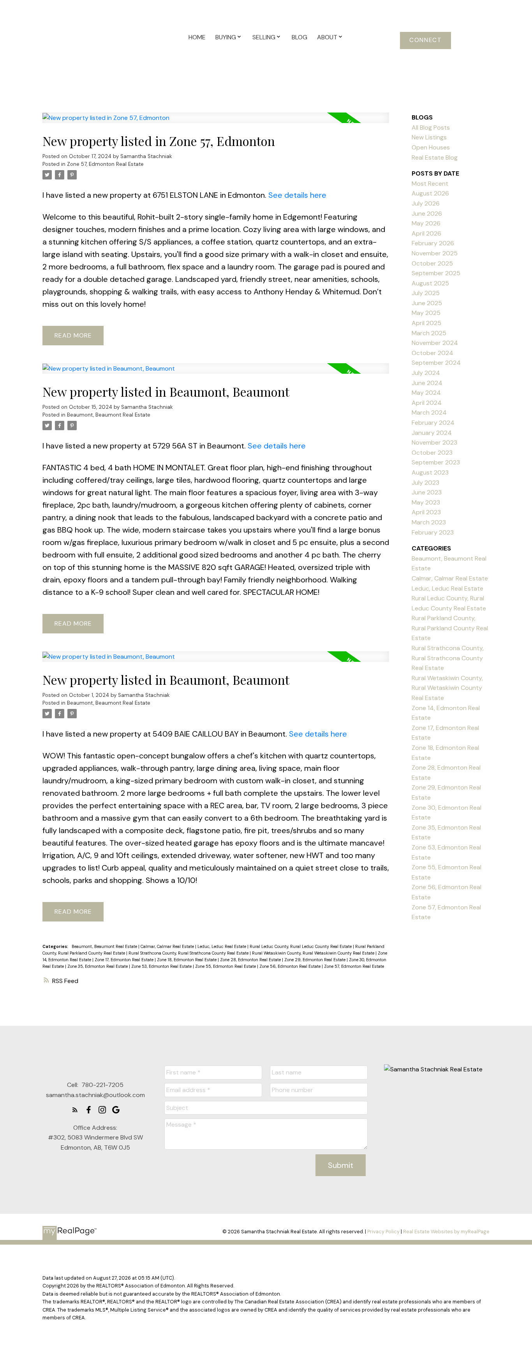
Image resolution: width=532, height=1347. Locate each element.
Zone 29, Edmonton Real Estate (315, 959)
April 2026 (426, 233)
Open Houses (431, 147)
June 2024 (427, 383)
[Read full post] (215, 122)
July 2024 (426, 373)
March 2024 (429, 412)
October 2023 (432, 452)
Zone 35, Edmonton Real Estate (98, 966)
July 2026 (426, 203)
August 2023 (430, 472)
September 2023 (436, 462)
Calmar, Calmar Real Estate (168, 946)
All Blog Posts (431, 127)
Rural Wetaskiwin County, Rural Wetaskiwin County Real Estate (313, 953)
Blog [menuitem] (299, 37)
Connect (425, 40)
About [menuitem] (327, 37)
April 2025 (426, 323)
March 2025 (429, 333)
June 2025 (427, 303)
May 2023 (426, 502)
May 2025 (426, 313)
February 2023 (433, 532)
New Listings (429, 137)
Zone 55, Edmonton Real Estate (226, 966)
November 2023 (434, 442)
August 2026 (430, 193)
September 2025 (436, 273)
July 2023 (425, 482)
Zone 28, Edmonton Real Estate (251, 959)
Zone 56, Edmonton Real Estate (290, 966)
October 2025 (432, 263)
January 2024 (432, 433)
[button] (425, 40)
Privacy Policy (383, 1231)
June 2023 (427, 492)
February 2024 (433, 423)
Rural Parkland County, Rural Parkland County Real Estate (450, 628)
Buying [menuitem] (225, 37)
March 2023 (429, 522)
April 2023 (426, 512)
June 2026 (427, 213)
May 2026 (426, 223)
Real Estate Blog (435, 157)
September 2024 (436, 363)
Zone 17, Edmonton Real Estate (125, 959)
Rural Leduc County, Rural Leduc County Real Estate (301, 946)
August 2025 (430, 283)
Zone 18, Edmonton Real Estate (187, 959)
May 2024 (426, 393)
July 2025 (426, 293)
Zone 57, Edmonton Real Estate (105, 164)
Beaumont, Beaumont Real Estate (108, 414)
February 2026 (433, 243)
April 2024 (427, 403)
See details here (297, 195)
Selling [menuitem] (263, 37)
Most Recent (430, 183)
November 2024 (435, 343)
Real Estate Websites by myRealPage (446, 1231)
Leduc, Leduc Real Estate (222, 946)
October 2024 (432, 353)
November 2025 (435, 253)
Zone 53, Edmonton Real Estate (162, 966)
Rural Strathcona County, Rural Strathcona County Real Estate (189, 953)
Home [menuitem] (197, 37)
